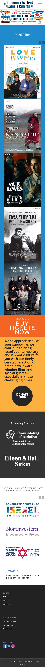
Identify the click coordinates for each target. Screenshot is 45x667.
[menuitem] (38, 4)
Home (5, 597)
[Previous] (40, 42)
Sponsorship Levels (10, 621)
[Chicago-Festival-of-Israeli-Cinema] (18, 4)
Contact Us (7, 604)
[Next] (43, 42)
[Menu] (38, 4)
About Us (6, 600)
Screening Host (8, 625)
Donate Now (7, 629)
